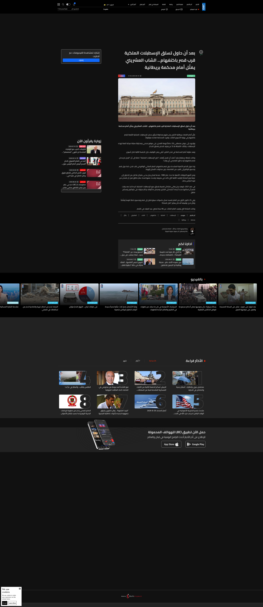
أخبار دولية (82, 146)
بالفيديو (197, 279)
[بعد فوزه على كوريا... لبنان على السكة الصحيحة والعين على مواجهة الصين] (237, 297)
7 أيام (138, 360)
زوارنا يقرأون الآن (89, 141)
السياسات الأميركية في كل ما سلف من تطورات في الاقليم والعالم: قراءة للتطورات (158, 308)
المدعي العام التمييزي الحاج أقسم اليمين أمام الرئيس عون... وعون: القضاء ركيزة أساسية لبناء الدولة (74, 162)
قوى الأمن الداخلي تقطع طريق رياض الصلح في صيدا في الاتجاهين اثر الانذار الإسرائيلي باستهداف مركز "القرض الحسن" (73, 174)
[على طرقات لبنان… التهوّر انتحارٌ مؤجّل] (79, 297)
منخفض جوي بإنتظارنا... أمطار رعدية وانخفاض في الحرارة (190, 388)
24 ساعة (152, 360)
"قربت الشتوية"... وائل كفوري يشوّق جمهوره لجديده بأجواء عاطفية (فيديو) (113, 412)
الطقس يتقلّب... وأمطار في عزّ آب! (78, 387)
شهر (125, 360)
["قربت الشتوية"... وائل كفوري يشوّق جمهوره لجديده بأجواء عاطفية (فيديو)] (113, 405)
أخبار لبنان (142, 4)
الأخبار (197, 4)
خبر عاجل (82, 170)
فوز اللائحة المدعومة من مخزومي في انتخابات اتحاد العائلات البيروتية (113, 388)
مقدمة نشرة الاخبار (13, 303)
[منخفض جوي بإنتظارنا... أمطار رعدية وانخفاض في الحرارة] (188, 381)
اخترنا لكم (185, 244)
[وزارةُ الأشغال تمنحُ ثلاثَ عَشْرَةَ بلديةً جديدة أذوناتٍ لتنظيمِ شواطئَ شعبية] (119, 297)
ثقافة (164, 4)
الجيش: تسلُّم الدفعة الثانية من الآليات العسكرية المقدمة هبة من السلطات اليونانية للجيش (151, 388)
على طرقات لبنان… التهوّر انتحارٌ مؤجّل (83, 306)
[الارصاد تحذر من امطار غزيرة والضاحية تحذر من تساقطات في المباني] (40, 297)
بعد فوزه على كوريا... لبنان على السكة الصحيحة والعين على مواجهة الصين (238, 308)
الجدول (177, 9)
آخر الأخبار (189, 4)
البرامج (163, 9)
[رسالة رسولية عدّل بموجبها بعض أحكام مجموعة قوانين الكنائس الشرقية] (198, 297)
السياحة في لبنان (153, 4)
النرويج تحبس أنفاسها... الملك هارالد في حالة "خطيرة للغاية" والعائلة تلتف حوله (131, 264)
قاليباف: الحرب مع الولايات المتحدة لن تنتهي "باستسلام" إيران (74, 150)
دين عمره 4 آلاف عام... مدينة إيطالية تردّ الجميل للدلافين (170, 264)
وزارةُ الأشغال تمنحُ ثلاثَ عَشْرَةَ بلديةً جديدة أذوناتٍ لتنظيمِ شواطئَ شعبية (121, 308)
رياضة (171, 4)
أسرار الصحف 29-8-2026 (156, 410)
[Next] (2, 297)
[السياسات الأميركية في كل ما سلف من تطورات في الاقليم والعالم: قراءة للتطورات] (158, 297)
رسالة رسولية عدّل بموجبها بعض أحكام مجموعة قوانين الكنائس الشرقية (197, 308)
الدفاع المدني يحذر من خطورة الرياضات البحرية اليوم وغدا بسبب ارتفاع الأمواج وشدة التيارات (76, 412)
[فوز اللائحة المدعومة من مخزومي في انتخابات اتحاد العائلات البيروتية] (113, 381)
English (105, 9)
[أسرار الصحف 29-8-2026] (150, 405)
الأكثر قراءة (194, 360)
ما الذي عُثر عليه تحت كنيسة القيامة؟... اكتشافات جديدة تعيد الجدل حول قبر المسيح (170, 253)
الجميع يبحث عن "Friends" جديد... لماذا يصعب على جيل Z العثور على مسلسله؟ (131, 253)
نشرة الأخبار (179, 4)
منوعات (178, 249)
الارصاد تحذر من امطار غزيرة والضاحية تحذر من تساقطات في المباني (40, 308)
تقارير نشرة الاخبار (250, 303)
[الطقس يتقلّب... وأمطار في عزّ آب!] (75, 381)
